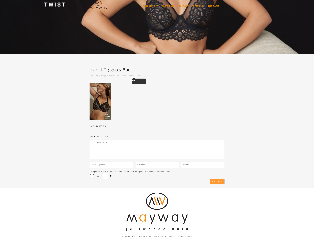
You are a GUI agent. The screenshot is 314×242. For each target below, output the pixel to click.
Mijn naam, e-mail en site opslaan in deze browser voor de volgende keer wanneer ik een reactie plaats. (131, 172)
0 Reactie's (121, 76)
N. (114, 76)
